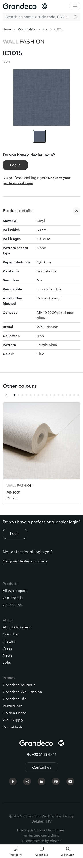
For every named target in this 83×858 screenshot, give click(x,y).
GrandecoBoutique (19, 685)
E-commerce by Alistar (41, 841)
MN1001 (13, 492)
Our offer (11, 634)
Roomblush (12, 727)
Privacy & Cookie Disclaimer (40, 830)
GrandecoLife (14, 699)
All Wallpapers (15, 591)
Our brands (13, 598)
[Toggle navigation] (74, 6)
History (9, 641)
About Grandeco (17, 627)
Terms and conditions (40, 835)
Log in (15, 165)
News (7, 655)
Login (15, 533)
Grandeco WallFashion (22, 692)
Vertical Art (12, 706)
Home (7, 29)
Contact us (41, 767)
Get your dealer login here (25, 561)
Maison (11, 498)
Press (7, 648)
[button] (41, 211)
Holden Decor (14, 713)
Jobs (7, 662)
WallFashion (27, 29)
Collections (12, 605)
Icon (45, 29)
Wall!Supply (13, 720)
